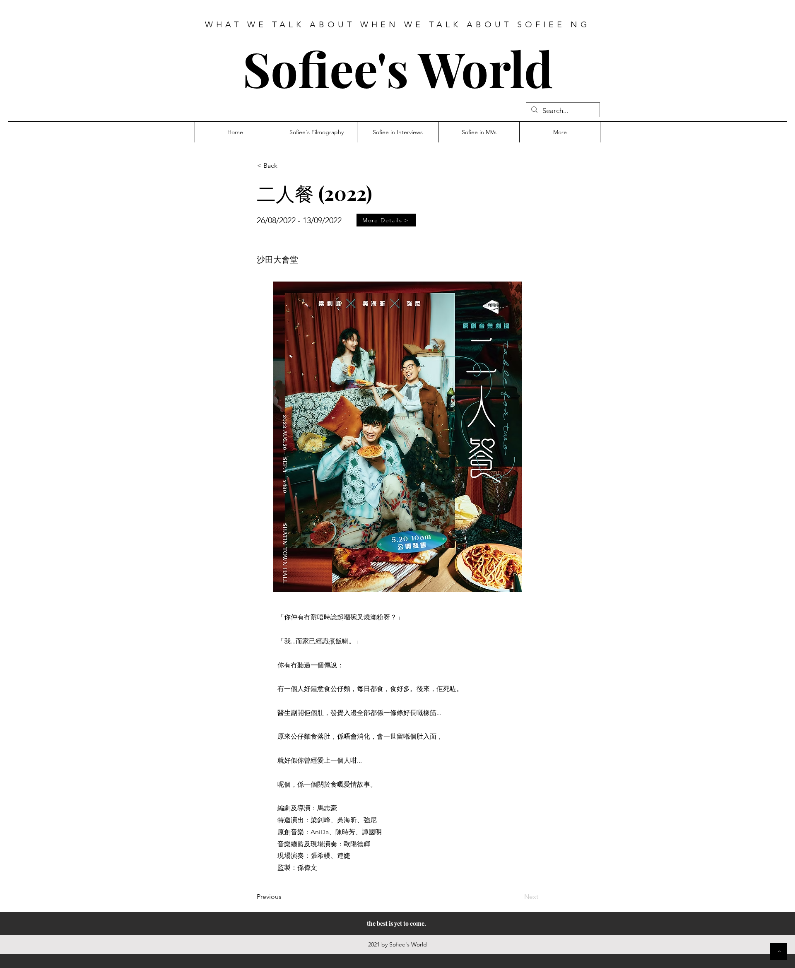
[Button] (778, 951)
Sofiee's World (398, 68)
